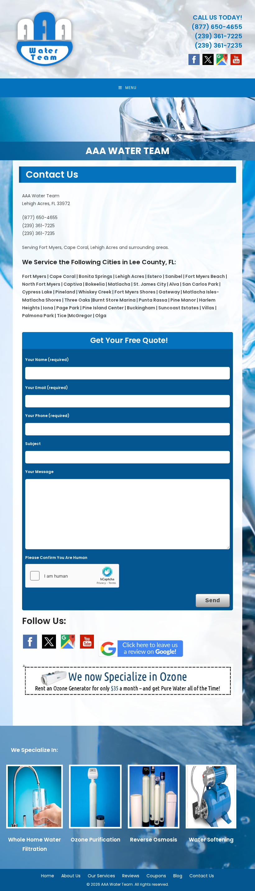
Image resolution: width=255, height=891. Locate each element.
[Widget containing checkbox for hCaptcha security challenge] (72, 576)
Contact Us (201, 876)
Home (47, 876)
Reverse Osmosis (153, 839)
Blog (177, 876)
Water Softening (211, 839)
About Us (71, 876)
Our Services (101, 876)
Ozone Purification (95, 839)
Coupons (156, 876)
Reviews (130, 876)
